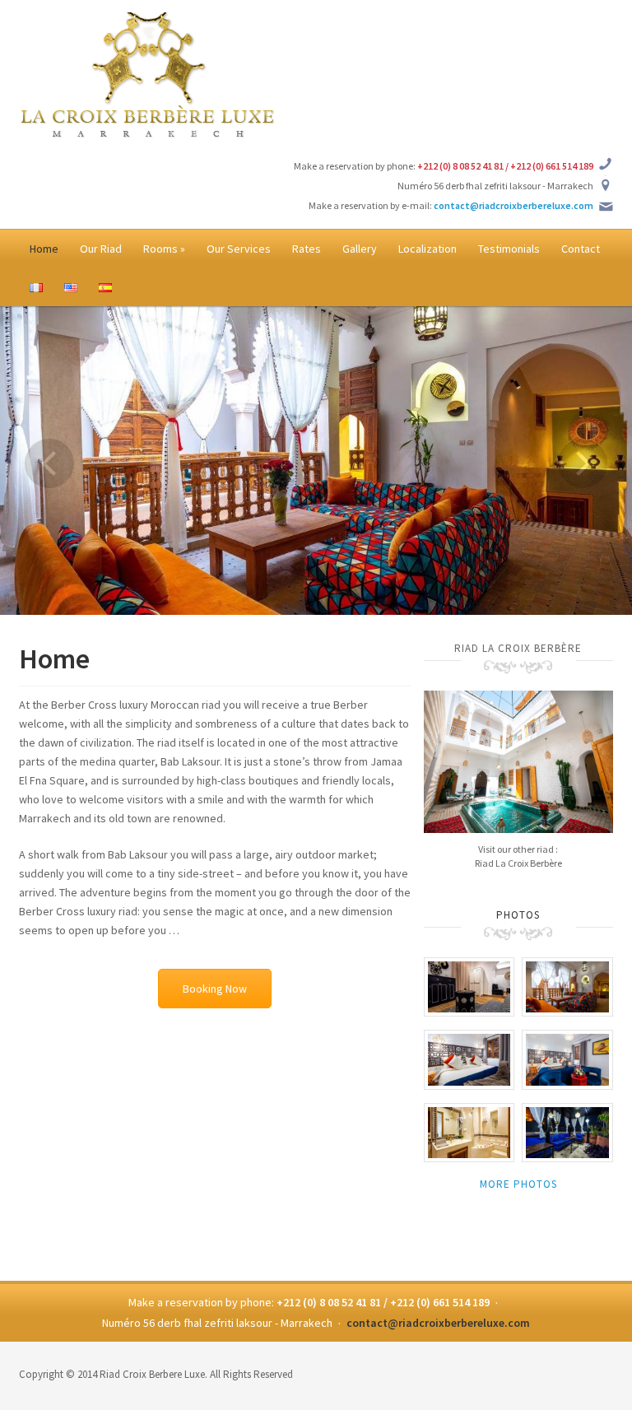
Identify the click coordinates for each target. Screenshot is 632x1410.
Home (44, 248)
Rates (306, 248)
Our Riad (101, 248)
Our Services (239, 248)
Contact (580, 248)
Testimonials (509, 248)
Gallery (359, 248)
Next (582, 463)
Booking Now (215, 988)
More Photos (518, 1184)
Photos (518, 915)
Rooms (164, 248)
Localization (427, 248)
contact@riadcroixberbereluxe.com (513, 205)
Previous (49, 463)
